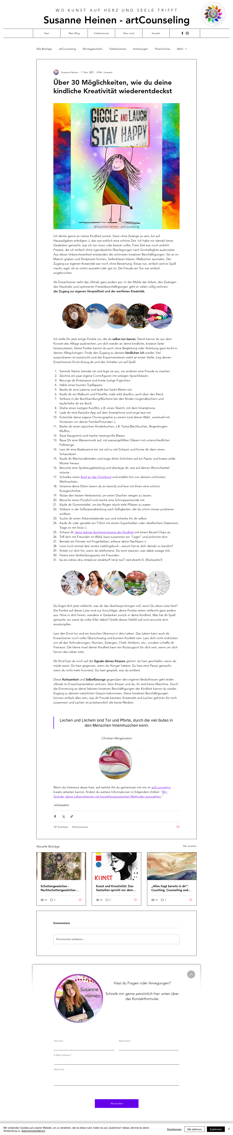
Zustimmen (216, 1129)
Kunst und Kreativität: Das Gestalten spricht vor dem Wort (114, 888)
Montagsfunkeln (93, 48)
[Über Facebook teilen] (55, 816)
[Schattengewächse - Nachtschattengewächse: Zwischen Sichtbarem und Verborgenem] (61, 866)
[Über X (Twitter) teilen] (63, 816)
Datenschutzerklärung (33, 1130)
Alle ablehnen (194, 1129)
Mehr (180, 48)
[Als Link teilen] (71, 816)
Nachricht (59, 1069)
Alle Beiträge (44, 48)
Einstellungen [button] (174, 1129)
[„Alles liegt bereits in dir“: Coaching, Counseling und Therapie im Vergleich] (171, 866)
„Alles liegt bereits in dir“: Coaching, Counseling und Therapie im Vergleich (169, 888)
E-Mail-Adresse (62, 1055)
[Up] (191, 974)
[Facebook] (182, 33)
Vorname (58, 1041)
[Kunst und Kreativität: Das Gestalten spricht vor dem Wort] (116, 866)
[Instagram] (187, 33)
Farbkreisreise (117, 48)
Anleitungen (140, 48)
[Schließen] (229, 1129)
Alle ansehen (190, 846)
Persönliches (162, 48)
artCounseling (67, 48)
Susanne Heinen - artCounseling (116, 20)
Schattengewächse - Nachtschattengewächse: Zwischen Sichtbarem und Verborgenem (59, 888)
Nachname (124, 1041)
